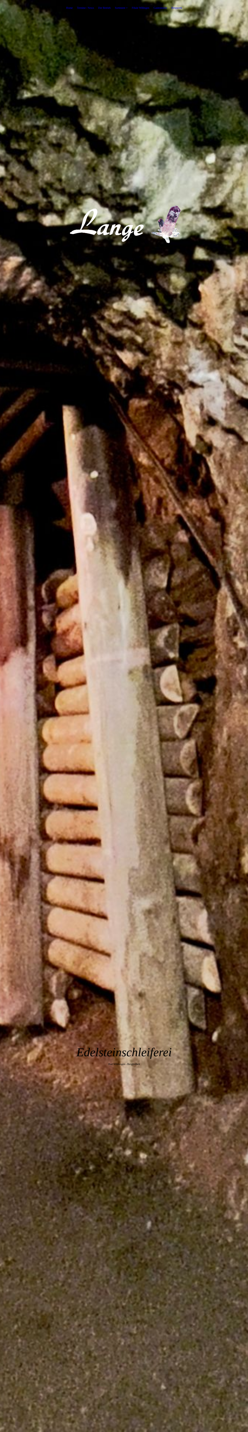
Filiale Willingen (140, 7)
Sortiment (120, 7)
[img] (124, 716)
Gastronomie (160, 7)
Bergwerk (176, 7)
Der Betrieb (104, 7)
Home (69, 7)
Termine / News (85, 7)
